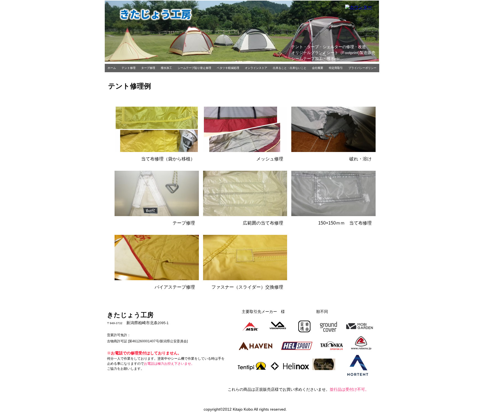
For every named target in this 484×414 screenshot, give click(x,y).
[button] (157, 137)
